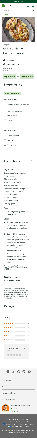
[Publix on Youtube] (29, 372)
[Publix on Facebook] (7, 372)
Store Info (14, 409)
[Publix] (3, 6)
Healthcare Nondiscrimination (19, 422)
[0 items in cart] (32, 6)
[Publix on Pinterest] (23, 372)
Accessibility (11, 424)
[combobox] (17, 10)
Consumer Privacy (27, 424)
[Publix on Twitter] (13, 372)
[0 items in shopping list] (28, 6)
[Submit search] (33, 10)
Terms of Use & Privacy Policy (18, 419)
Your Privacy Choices (20, 426)
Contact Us (14, 411)
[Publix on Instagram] (18, 372)
